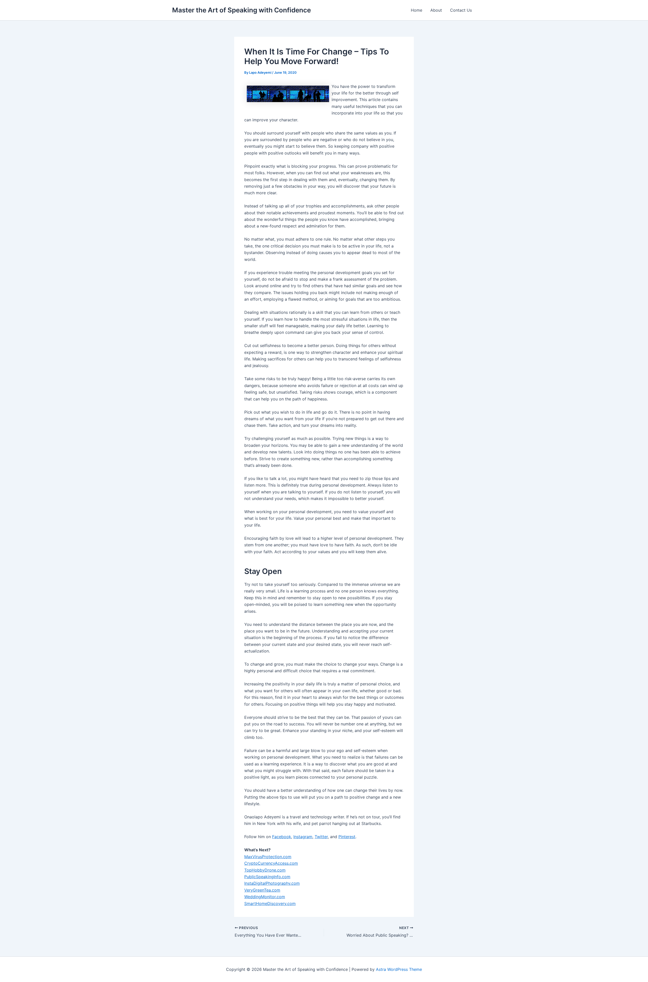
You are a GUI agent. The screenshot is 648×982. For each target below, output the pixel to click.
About (436, 10)
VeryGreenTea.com (262, 890)
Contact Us (461, 10)
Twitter (321, 836)
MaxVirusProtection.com (267, 856)
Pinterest (346, 836)
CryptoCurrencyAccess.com (271, 863)
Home (416, 10)
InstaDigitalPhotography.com (272, 883)
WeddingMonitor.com (264, 896)
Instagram (302, 836)
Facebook (281, 836)
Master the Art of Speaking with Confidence (241, 10)
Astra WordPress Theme (399, 969)
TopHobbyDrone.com (265, 870)
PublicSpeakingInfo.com (267, 876)
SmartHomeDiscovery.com (270, 903)
